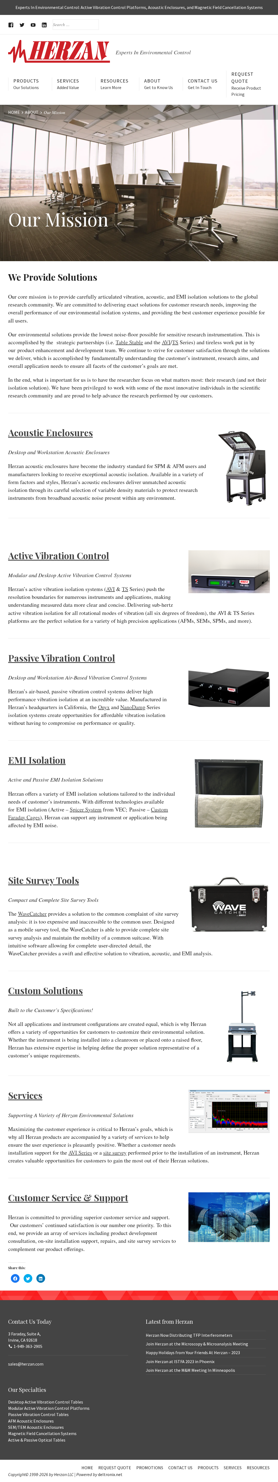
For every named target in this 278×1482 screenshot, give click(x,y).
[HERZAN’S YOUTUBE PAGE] (33, 25)
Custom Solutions (45, 990)
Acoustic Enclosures (50, 432)
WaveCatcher (32, 913)
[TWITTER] (22, 25)
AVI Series (80, 1152)
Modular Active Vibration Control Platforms (49, 1408)
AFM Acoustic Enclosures (31, 1421)
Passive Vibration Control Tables (38, 1414)
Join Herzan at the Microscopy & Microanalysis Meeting (197, 1344)
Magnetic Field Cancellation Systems (42, 1433)
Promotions (149, 1467)
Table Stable (129, 342)
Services (68, 84)
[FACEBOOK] (11, 25)
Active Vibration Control (58, 555)
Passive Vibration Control (61, 658)
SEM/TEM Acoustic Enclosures (36, 1427)
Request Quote (246, 84)
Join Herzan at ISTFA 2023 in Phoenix (180, 1361)
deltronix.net (110, 1474)
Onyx (104, 707)
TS (175, 342)
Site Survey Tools (43, 880)
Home (87, 1467)
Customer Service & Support (68, 1197)
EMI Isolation (37, 760)
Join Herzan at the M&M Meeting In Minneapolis (190, 1370)
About (158, 84)
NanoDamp (132, 707)
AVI (166, 342)
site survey (115, 1152)
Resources (114, 84)
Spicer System (86, 809)
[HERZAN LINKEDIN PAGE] (44, 25)
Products (26, 84)
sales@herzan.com (25, 1364)
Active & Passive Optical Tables (36, 1440)
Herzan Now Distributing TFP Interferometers (189, 1335)
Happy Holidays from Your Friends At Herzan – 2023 (193, 1352)
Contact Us (202, 84)
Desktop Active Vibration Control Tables (45, 1402)
